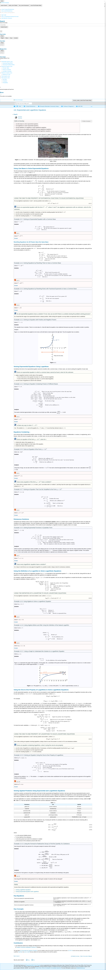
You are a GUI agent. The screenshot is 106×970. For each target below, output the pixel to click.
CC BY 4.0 (70, 950)
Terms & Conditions (46, 968)
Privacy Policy (38, 968)
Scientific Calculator (7, 71)
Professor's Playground (68, 106)
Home (19, 106)
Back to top (16, 956)
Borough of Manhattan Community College (49, 106)
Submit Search (4, 27)
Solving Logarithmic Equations (23, 889)
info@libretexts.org (80, 968)
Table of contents (86, 121)
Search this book (3, 22)
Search (16, 103)
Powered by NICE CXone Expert (33, 965)
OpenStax (20, 116)
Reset (2, 35)
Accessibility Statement (56, 968)
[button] (5, 81)
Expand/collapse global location (91, 106)
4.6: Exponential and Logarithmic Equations (28, 950)
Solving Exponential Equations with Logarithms (27, 891)
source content (27, 951)
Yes (29, 960)
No (34, 960)
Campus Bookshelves (31, 106)
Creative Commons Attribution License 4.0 (26, 947)
